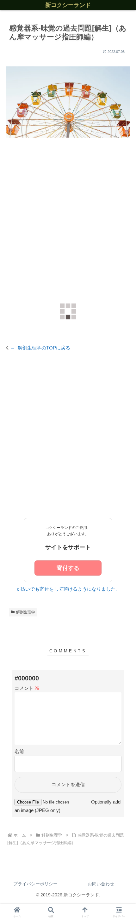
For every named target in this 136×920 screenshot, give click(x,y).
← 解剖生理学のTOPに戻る (40, 347)
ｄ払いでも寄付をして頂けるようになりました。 (68, 589)
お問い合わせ (101, 883)
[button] (122, 754)
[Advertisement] (68, 224)
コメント (27, 688)
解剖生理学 (25, 612)
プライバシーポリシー (35, 883)
